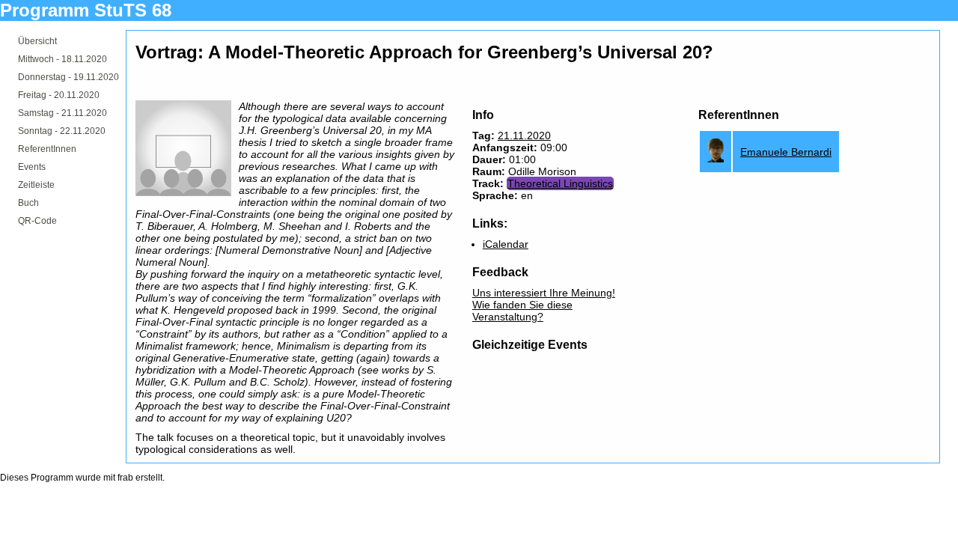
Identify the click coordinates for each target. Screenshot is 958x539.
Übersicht (37, 41)
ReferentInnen (47, 149)
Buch (28, 203)
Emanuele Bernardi (786, 152)
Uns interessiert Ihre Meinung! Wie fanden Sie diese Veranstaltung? (543, 305)
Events (32, 167)
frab (125, 477)
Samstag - (62, 113)
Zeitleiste (36, 185)
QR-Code (37, 221)
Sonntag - (62, 131)
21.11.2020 (524, 135)
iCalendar (505, 244)
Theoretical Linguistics (560, 183)
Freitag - (59, 95)
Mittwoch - (62, 59)
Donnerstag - (68, 77)
